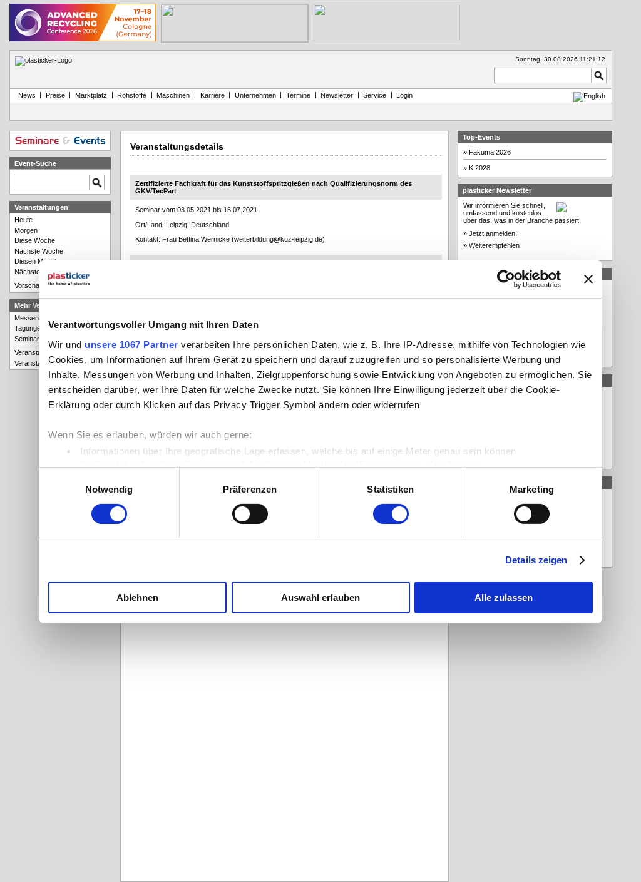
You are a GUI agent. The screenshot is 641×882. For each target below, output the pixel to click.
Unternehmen (255, 95)
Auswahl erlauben (320, 597)
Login (404, 95)
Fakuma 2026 (490, 152)
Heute (23, 219)
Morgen (26, 230)
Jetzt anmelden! (493, 233)
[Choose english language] (589, 96)
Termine (298, 95)
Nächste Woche (38, 251)
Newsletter (336, 95)
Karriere (212, 95)
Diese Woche (34, 240)
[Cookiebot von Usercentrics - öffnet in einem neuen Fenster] (506, 279)
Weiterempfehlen (494, 245)
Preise (55, 95)
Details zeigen (536, 560)
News (25, 95)
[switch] (250, 514)
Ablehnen (137, 597)
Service (374, 95)
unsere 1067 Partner (131, 344)
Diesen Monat (35, 261)
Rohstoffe (131, 95)
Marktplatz (91, 95)
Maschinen (173, 95)
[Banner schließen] (588, 279)
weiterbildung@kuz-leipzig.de (278, 239)
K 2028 (479, 168)
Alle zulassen (503, 597)
